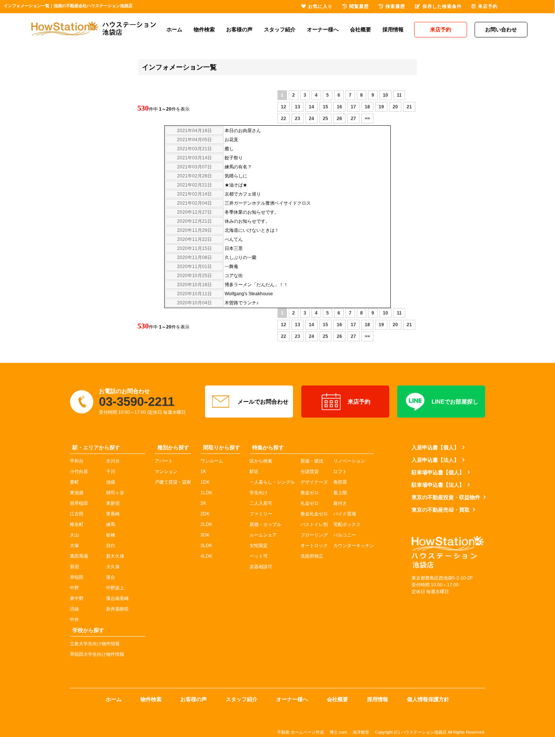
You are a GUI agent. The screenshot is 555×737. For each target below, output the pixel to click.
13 (297, 106)
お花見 (231, 139)
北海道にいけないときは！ (252, 230)
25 (325, 118)
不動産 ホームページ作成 (300, 732)
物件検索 (204, 29)
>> (367, 118)
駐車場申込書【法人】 (438, 485)
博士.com (338, 732)
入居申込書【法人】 (435, 460)
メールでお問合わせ (262, 401)
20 (395, 106)
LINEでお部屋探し (455, 401)
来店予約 (359, 401)
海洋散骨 (361, 732)
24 (311, 118)
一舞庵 (231, 266)
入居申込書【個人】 (435, 447)
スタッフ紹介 (280, 29)
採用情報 (393, 29)
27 (353, 118)
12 (283, 106)
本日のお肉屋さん (243, 130)
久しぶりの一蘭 (240, 257)
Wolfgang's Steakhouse (249, 293)
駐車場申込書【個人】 (438, 472)
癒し (229, 148)
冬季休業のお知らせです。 (252, 212)
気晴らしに (236, 176)
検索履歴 (395, 6)
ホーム (174, 29)
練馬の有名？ (238, 167)
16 (339, 106)
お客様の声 (239, 29)
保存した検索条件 (442, 6)
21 (409, 106)
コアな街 (234, 275)
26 (339, 118)
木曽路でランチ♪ (242, 302)
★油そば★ (236, 185)
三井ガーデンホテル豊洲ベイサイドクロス (268, 203)
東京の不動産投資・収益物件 (446, 497)
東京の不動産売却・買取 (441, 510)
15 (325, 106)
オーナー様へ (323, 29)
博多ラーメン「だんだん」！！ (256, 284)
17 (353, 106)
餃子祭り (234, 157)
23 (297, 118)
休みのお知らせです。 (247, 221)
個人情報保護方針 (428, 699)
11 (399, 95)
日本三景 (234, 248)
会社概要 (360, 29)
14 (311, 106)
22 (283, 118)
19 (381, 106)
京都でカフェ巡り (243, 194)
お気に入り (320, 6)
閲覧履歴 (359, 6)
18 (367, 106)
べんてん (234, 239)
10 (385, 95)
